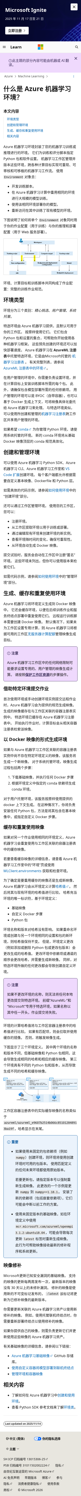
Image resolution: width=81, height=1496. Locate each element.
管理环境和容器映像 (27, 1373)
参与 (59, 1478)
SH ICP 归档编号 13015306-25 (24, 1459)
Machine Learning (31, 76)
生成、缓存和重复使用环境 (25, 130)
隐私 (58, 1465)
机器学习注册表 (53, 413)
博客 (45, 1478)
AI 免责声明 (11, 1478)
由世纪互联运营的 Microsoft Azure (27, 1471)
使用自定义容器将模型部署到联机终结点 (43, 1367)
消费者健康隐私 (28, 1484)
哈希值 (60, 886)
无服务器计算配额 (41, 634)
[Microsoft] (40, 47)
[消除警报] (74, 6)
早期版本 (31, 1478)
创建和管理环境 (17, 125)
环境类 (69, 1407)
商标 (6, 1490)
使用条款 (53, 1484)
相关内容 (13, 136)
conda (23, 429)
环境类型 (13, 119)
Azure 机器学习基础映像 (31, 1355)
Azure (8, 76)
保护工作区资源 (37, 674)
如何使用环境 (58, 490)
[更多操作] (74, 76)
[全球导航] (4, 47)
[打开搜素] (76, 47)
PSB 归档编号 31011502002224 (25, 1465)
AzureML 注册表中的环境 (23, 368)
